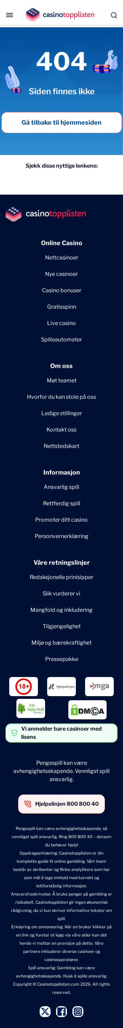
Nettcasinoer (61, 257)
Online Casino (61, 243)
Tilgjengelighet (62, 626)
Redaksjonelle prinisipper (61, 577)
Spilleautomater (61, 339)
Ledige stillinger (61, 413)
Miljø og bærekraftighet (61, 642)
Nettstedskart (61, 446)
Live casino (61, 323)
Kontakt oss (61, 429)
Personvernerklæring (61, 536)
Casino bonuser (61, 290)
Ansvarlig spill (61, 487)
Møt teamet (62, 380)
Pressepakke (61, 659)
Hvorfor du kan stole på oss (61, 397)
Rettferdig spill (61, 503)
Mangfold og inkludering (61, 610)
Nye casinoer (61, 274)
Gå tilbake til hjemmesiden (61, 122)
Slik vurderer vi (61, 593)
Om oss (61, 365)
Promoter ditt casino (61, 520)
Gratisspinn (61, 307)
